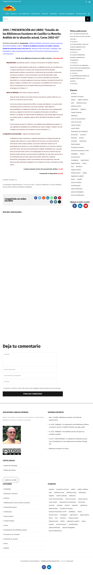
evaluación (74, 141)
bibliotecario (74, 109)
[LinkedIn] (80, 206)
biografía (83, 109)
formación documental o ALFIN (79, 150)
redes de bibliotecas (76, 189)
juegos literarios (75, 163)
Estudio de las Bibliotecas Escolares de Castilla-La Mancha (34, 58)
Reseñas (6, 548)
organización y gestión (77, 176)
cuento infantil (75, 128)
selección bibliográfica (77, 192)
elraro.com (70, 561)
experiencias (82, 141)
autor (72, 103)
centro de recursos (76, 122)
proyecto (79, 179)
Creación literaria (9, 521)
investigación (28, 187)
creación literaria (75, 125)
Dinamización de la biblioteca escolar (15, 530)
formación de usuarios (77, 147)
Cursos (6, 525)
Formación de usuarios (11, 539)
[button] (88, 13)
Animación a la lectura (10, 493)
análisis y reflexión (83, 100)
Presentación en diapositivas (48, 173)
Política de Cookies (9, 470)
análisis (73, 100)
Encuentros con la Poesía (11, 534)
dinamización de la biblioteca (79, 131)
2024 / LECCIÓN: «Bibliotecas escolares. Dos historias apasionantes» (65, 419)
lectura (84, 163)
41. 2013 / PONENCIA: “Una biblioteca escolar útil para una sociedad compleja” (66, 433)
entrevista (74, 138)
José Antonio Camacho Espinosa (13, 184)
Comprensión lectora (10, 507)
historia (82, 154)
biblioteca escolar (76, 106)
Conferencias (45, 184)
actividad (73, 93)
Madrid (85, 173)
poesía (73, 179)
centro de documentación (78, 119)
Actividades (7, 489)
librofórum (79, 166)
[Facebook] (74, 206)
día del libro (74, 134)
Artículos (6, 498)
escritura (81, 138)
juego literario (85, 160)
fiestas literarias (75, 144)
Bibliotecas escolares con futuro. (59, 448)
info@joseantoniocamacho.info (12, 1)
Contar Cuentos (8, 516)
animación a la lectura (77, 96)
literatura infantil (76, 170)
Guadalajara (21, 187)
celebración (74, 115)
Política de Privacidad (10, 465)
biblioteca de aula (81, 103)
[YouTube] (85, 206)
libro (72, 166)
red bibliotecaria (75, 185)
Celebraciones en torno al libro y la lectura (17, 502)
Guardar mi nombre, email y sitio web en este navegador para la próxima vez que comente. (33, 388)
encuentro (83, 134)
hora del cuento (75, 157)
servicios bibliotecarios (77, 195)
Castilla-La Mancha (12, 187)
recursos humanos (76, 182)
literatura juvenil (75, 173)
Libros (6, 543)
